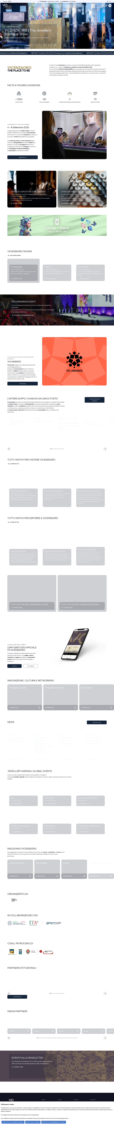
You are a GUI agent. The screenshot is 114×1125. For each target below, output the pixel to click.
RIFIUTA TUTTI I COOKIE (33, 1122)
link (38, 1115)
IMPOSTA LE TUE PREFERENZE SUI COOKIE (54, 1122)
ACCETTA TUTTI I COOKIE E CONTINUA (13, 1122)
